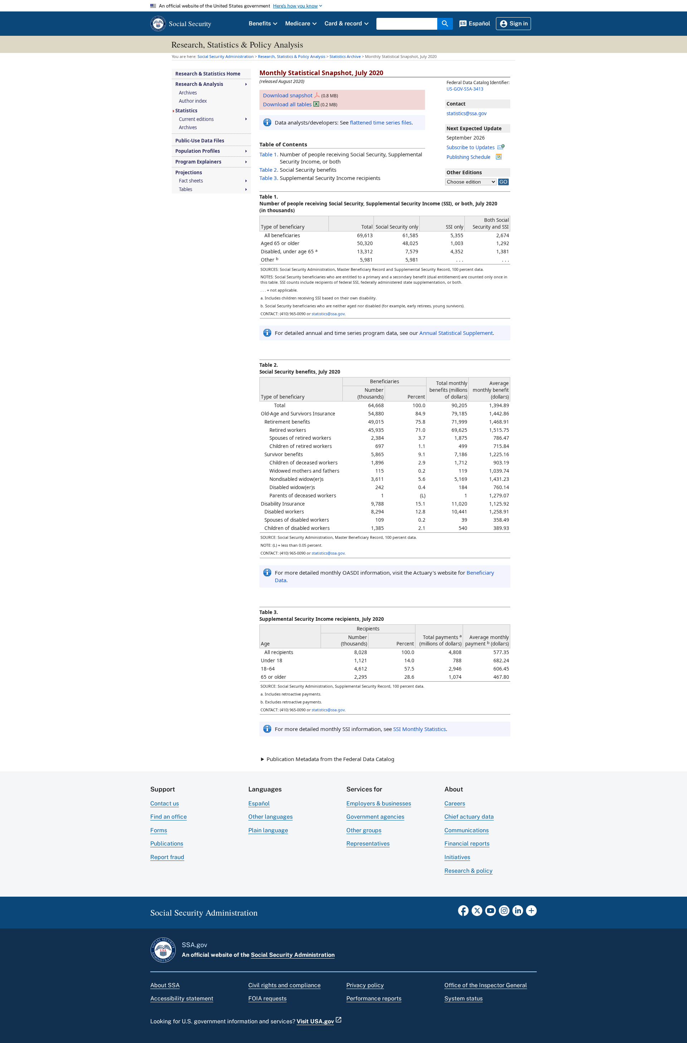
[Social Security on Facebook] (463, 912)
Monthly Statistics (419, 728)
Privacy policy (365, 985)
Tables (185, 189)
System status (463, 998)
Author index (193, 101)
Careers (454, 803)
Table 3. (268, 177)
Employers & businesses (378, 803)
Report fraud (167, 857)
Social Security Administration (293, 954)
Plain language (268, 830)
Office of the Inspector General (485, 985)
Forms (158, 830)
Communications (466, 830)
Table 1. (268, 154)
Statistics (186, 110)
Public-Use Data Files (199, 140)
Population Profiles (197, 151)
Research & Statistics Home (207, 74)
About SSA (165, 985)
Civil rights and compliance (284, 985)
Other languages (270, 816)
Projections (188, 172)
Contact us (164, 803)
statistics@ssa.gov (467, 113)
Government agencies (375, 816)
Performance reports (373, 998)
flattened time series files (380, 122)
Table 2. (268, 169)
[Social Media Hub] (531, 912)
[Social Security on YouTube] (490, 912)
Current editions (196, 119)
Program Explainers (198, 162)
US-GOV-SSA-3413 (465, 89)
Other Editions (464, 172)
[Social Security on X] (477, 912)
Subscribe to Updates (470, 147)
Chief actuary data (469, 816)
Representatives (368, 843)
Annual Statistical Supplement (456, 332)
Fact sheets (191, 181)
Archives (188, 93)
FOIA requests (267, 998)
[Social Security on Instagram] (504, 912)
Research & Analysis (199, 84)
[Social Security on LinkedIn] (517, 912)
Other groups (363, 830)
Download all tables (287, 104)
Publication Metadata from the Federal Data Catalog (330, 758)
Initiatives (457, 857)
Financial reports (466, 843)
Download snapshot (287, 95)
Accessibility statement (181, 998)
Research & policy (468, 870)
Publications (166, 843)
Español (259, 803)
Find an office (168, 816)
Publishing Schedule (469, 157)
